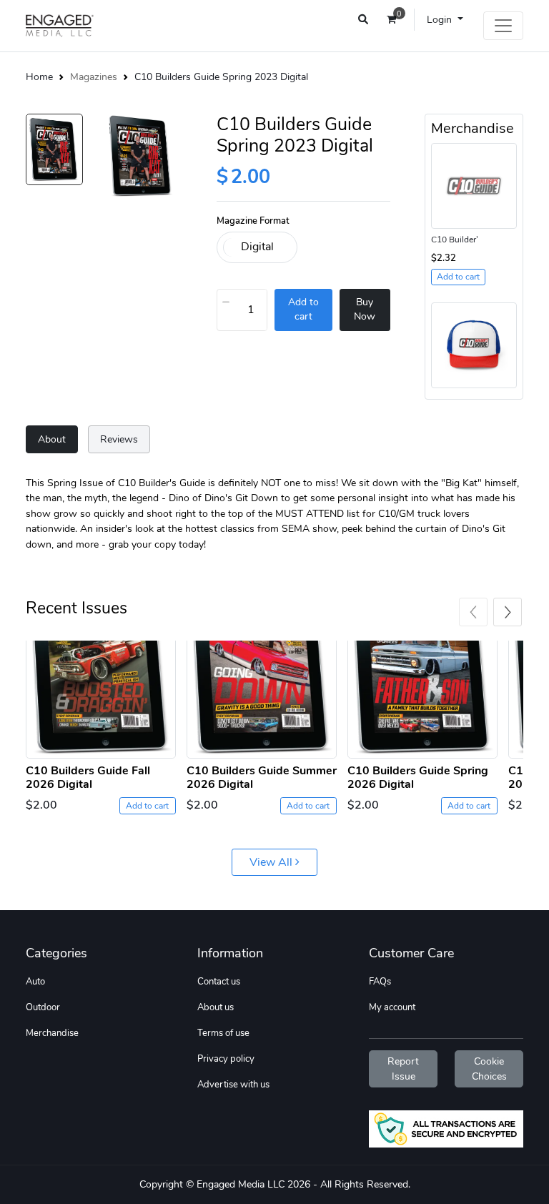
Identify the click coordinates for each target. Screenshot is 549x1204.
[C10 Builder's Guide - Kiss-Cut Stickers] (473, 184)
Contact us (218, 981)
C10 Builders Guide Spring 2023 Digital (221, 76)
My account (392, 1007)
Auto (35, 981)
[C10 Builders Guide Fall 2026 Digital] (101, 700)
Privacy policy (225, 1058)
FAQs (380, 981)
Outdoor (43, 1007)
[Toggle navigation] (503, 25)
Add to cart (147, 805)
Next (507, 612)
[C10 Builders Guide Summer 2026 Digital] (262, 700)
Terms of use (223, 1033)
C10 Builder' (454, 239)
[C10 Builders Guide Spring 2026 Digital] (422, 700)
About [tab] (52, 439)
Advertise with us (233, 1084)
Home (39, 76)
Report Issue (403, 1069)
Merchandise (52, 1033)
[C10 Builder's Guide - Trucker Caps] (473, 344)
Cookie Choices (489, 1069)
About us (215, 1007)
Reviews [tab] (119, 439)
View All (272, 862)
